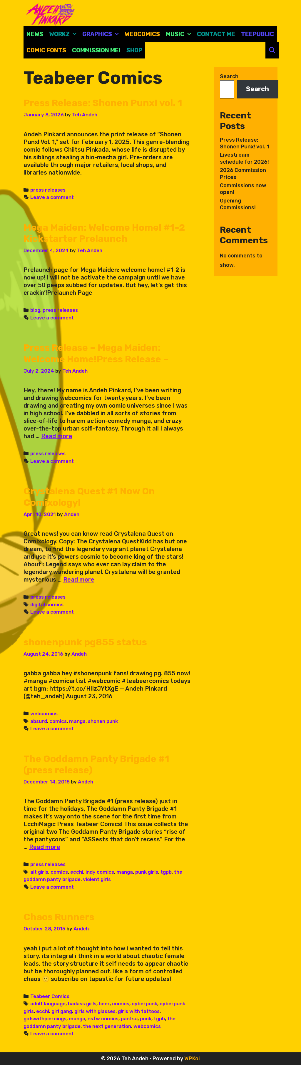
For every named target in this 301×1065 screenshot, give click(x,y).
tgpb (166, 872)
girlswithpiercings (45, 1019)
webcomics (44, 713)
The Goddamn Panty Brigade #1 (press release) (96, 764)
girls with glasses (95, 1011)
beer (104, 1004)
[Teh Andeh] (49, 14)
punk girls (146, 872)
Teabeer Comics (49, 996)
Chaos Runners (59, 916)
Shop (134, 50)
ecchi (76, 872)
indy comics (100, 872)
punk (145, 1019)
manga (77, 721)
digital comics (46, 604)
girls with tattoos (139, 1011)
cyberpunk (144, 1004)
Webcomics (142, 34)
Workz (59, 34)
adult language (48, 1004)
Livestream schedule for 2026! (244, 158)
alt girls (39, 872)
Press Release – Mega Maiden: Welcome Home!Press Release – (96, 353)
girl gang (61, 1011)
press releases (48, 190)
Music (175, 34)
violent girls (97, 879)
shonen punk (103, 721)
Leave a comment (52, 197)
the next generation (107, 1026)
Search (229, 76)
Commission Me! (96, 50)
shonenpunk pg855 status (85, 642)
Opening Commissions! (238, 204)
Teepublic (257, 34)
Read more (56, 436)
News (34, 34)
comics (58, 721)
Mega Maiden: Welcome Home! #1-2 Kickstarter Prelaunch (104, 233)
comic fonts (46, 50)
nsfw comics (103, 1019)
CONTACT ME (216, 34)
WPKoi (192, 1058)
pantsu (129, 1019)
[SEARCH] (272, 50)
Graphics (97, 34)
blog (35, 310)
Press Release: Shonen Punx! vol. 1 (103, 102)
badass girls (82, 1004)
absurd (38, 721)
